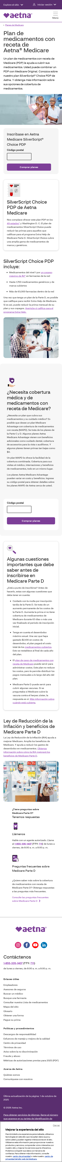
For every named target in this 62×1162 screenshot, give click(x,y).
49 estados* (13, 223)
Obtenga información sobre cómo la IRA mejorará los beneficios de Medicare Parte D (26, 752)
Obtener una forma (13, 1015)
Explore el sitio (11, 4)
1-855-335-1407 (23, 843)
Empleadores (10, 984)
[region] (31, 1141)
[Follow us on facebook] (27, 945)
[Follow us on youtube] (35, 945)
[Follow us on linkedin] (44, 945)
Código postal (15, 150)
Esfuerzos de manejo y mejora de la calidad (26, 1038)
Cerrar (56, 1125)
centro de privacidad (22, 1156)
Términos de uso (12, 1047)
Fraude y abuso (11, 1055)
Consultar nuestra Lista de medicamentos (25, 1002)
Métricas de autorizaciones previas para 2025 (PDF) (31, 1060)
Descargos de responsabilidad (19, 1034)
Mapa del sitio (10, 1006)
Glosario (7, 1011)
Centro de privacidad (14, 1042)
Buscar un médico (13, 993)
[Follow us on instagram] (18, 945)
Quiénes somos (11, 1074)
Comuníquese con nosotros (18, 1079)
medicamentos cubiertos (38, 646)
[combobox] (19, 156)
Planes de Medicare (14, 25)
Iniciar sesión (44, 4)
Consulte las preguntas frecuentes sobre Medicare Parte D (30, 899)
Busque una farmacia (14, 997)
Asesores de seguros (14, 989)
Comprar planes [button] (29, 167)
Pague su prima (11, 1019)
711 (40, 843)
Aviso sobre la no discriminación (20, 1051)
